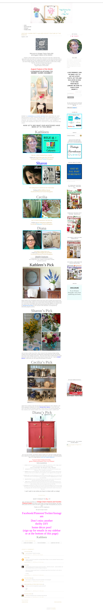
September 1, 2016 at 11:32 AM (34, 581)
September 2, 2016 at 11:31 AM (34, 597)
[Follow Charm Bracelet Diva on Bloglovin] (72, 108)
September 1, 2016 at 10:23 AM (34, 562)
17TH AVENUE (53, 609)
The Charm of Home (27, 593)
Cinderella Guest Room (36, 116)
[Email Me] (78, 36)
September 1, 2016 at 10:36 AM (34, 575)
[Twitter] (72, 36)
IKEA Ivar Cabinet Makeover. (48, 457)
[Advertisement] (74, 320)
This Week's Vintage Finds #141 (41, 251)
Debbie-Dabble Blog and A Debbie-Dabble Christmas (33, 584)
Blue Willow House (44, 190)
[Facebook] (71, 36)
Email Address (70, 93)
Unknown (26, 557)
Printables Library (27, 29)
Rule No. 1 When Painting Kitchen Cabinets (41, 155)
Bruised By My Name (28, 305)
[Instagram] (76, 36)
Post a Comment (25, 600)
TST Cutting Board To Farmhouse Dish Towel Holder (41, 187)
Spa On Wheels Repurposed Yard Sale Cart (41, 220)
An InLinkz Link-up (41, 495)
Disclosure (26, 28)
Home (25, 25)
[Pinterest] (74, 36)
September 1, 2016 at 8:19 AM (33, 554)
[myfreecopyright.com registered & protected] (74, 446)
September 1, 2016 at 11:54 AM (34, 590)
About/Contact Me (27, 26)
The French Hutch (27, 551)
